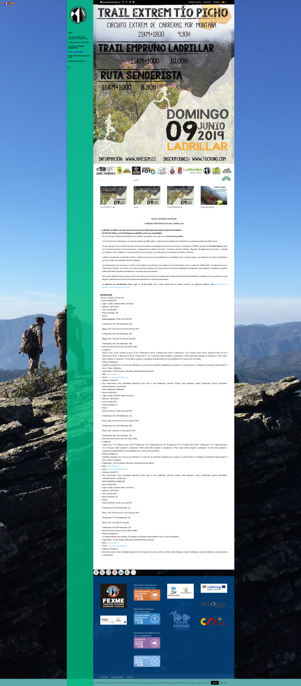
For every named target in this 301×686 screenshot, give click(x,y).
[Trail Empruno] (180, 204)
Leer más (223, 682)
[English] (3, 3)
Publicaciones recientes (78, 42)
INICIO (70, 33)
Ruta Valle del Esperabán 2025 (79, 56)
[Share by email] (133, 572)
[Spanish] (224, 3)
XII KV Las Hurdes (75, 52)
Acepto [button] (214, 683)
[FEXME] (113, 596)
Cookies (216, 2)
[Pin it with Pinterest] (115, 572)
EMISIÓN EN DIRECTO (76, 61)
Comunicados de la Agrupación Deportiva (78, 38)
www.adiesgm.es (220, 284)
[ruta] (147, 204)
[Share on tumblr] (127, 572)
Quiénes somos (195, 2)
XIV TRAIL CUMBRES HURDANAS (76, 47)
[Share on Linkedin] (121, 572)
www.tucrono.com (109, 287)
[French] (6, 3)
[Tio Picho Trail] (113, 204)
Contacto (207, 2)
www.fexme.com (123, 287)
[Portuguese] (9, 3)
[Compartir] (96, 572)
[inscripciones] (214, 204)
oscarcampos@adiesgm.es (117, 377)
